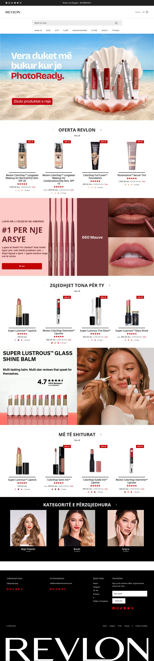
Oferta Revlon (77, 130)
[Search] (116, 23)
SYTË (57, 30)
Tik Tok (95, 590)
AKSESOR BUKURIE (80, 30)
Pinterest (96, 594)
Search (95, 583)
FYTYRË (94, 30)
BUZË (48, 30)
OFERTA (104, 30)
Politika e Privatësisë (100, 601)
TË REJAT (115, 30)
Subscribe (118, 601)
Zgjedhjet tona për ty (77, 285)
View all (77, 135)
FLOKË (65, 30)
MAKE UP (38, 30)
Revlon (14, 626)
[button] (22, 184)
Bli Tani (22, 266)
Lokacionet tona (12, 583)
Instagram (96, 587)
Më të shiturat (77, 434)
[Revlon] (13, 12)
